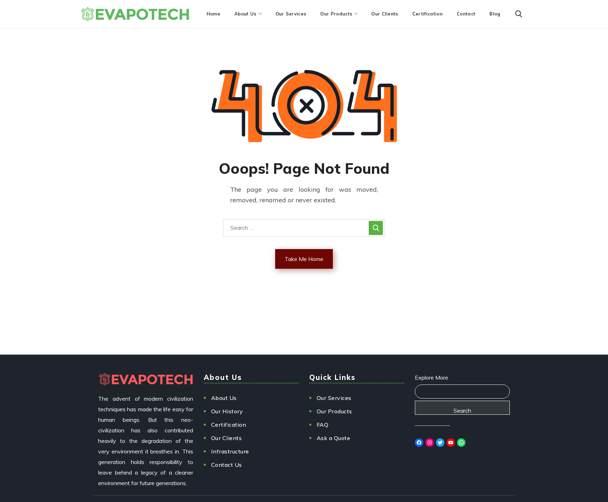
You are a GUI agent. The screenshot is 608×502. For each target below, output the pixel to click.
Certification (228, 424)
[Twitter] (440, 442)
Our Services (334, 397)
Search (462, 410)
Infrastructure (230, 451)
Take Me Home (304, 258)
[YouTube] (450, 442)
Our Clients (226, 437)
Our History (227, 411)
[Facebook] (419, 442)
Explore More (431, 377)
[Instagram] (429, 442)
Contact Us (226, 464)
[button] (518, 14)
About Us (224, 397)
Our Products (334, 411)
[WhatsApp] (461, 442)
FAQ (323, 424)
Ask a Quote (333, 437)
